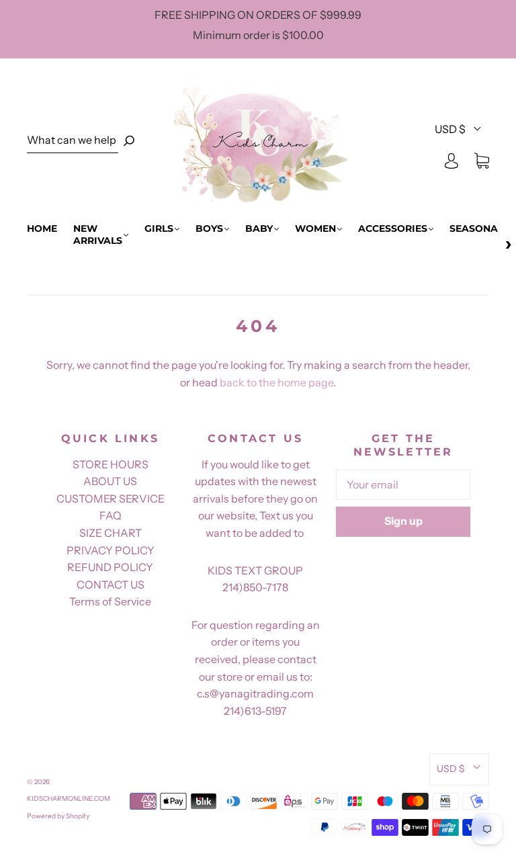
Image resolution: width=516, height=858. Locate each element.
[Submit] (129, 140)
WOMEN (315, 228)
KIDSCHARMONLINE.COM (68, 798)
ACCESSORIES (392, 228)
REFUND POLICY (110, 567)
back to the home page (276, 382)
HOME (42, 228)
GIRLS (158, 228)
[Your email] (403, 485)
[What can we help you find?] (72, 140)
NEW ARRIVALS (97, 235)
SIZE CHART (110, 533)
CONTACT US (110, 584)
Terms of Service (110, 601)
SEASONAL (476, 228)
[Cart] (481, 160)
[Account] (451, 160)
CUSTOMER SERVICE (110, 498)
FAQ (110, 515)
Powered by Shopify (58, 816)
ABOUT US (110, 481)
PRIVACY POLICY (111, 550)
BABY (259, 228)
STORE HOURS (110, 464)
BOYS (209, 228)
